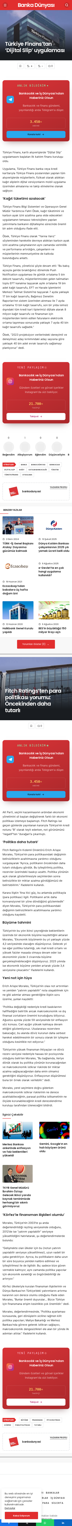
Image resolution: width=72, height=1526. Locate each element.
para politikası (22, 1425)
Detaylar (10, 1508)
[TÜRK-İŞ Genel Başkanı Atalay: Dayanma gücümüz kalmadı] (18, 525)
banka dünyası (38, 464)
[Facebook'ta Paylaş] (9, 1522)
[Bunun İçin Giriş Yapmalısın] (20, 66)
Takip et (34, 416)
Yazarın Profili (58, 487)
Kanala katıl (34, 134)
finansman (37, 1420)
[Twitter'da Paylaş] (27, 1522)
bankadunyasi (31, 491)
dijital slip (9, 469)
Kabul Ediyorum (21, 1515)
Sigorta (57, 1503)
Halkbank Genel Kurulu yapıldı (18, 630)
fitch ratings (53, 1420)
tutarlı (37, 1425)
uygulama (27, 474)
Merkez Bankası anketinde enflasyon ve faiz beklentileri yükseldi (17, 1149)
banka (24, 464)
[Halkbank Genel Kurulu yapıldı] (18, 610)
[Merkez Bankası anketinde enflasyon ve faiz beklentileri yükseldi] (18, 1130)
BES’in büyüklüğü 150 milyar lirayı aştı (52, 630)
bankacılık (55, 464)
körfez (7, 1425)
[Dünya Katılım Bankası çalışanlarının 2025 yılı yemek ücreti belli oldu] (54, 525)
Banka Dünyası (36, 5)
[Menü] (5, 5)
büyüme (24, 1420)
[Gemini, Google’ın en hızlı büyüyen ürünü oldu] (54, 1130)
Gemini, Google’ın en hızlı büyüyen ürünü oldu (53, 1147)
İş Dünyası (58, 1498)
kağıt (21, 469)
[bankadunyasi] (14, 492)
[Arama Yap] (66, 5)
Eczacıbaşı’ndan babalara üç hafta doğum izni (15, 589)
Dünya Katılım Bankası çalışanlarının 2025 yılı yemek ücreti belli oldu (54, 547)
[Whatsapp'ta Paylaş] (45, 1522)
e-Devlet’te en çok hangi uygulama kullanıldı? (51, 571)
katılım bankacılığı (38, 469)
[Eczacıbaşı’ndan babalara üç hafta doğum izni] (18, 568)
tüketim (55, 469)
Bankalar (52, 1492)
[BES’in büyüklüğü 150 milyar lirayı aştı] (54, 610)
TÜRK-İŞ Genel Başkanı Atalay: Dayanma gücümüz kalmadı (18, 547)
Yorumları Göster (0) (34, 644)
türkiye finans (11, 474)
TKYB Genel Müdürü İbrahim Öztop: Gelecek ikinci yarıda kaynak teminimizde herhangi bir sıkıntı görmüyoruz (17, 1197)
